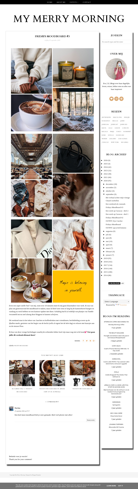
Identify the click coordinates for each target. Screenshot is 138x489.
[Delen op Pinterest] (90, 340)
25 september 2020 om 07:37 (22, 411)
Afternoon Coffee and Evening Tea (116, 322)
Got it (120, 486)
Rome (104, 135)
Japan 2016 (105, 124)
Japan (122, 121)
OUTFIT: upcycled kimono (116, 228)
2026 (106, 160)
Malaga (105, 131)
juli (107, 235)
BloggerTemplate (36, 475)
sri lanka (124, 142)
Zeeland (112, 139)
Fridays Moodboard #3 (114, 207)
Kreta (104, 128)
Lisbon (117, 128)
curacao (105, 142)
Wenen (104, 139)
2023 (106, 171)
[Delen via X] (86, 340)
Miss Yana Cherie (116, 413)
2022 (106, 174)
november (110, 187)
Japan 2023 (123, 124)
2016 (106, 269)
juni (107, 238)
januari (108, 255)
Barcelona (117, 117)
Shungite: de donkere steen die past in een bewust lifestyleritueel (116, 337)
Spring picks (116, 405)
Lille (110, 128)
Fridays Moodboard (113, 224)
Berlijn (126, 117)
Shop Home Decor (116, 416)
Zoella (116, 372)
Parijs (112, 131)
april (107, 245)
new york (115, 142)
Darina (17, 408)
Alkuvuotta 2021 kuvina (116, 427)
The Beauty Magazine (116, 333)
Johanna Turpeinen (116, 424)
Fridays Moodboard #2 (114, 218)
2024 (106, 167)
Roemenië (127, 131)
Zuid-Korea (122, 139)
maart (108, 248)
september (110, 194)
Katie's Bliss (116, 346)
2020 (106, 181)
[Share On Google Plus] (93, 340)
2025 (106, 164)
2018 (106, 262)
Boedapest (106, 121)
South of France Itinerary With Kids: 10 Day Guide (116, 350)
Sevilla (111, 135)
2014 (106, 275)
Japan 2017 (114, 124)
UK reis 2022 (120, 135)
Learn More (111, 486)
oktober (109, 191)
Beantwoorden (91, 420)
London (125, 128)
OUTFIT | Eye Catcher (114, 221)
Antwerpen (106, 117)
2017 (106, 265)
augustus (109, 231)
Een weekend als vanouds (115, 204)
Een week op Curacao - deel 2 (117, 211)
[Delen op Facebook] (83, 340)
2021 (106, 177)
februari (109, 252)
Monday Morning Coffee (116, 325)
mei (107, 241)
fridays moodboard (21, 345)
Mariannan (116, 402)
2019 (106, 258)
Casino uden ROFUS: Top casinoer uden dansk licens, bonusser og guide (116, 363)
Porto (118, 131)
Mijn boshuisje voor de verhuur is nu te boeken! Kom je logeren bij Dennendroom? (116, 392)
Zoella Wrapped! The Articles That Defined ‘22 (116, 376)
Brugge (115, 121)
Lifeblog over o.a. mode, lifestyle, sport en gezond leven (116, 386)
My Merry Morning (69, 19)
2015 (106, 272)
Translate (123, 305)
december (109, 184)
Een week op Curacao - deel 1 (117, 214)
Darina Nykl (116, 359)
